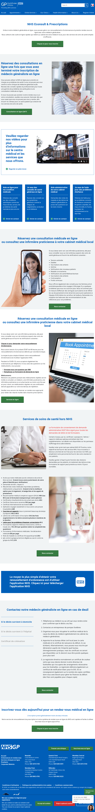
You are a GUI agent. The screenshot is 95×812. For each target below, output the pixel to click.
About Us (75, 13)
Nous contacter (59, 306)
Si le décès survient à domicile (16, 621)
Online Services (30, 13)
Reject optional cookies (64, 803)
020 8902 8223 (58, 776)
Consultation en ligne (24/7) (16, 112)
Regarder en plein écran (17, 169)
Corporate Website (7, 764)
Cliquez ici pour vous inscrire (47, 44)
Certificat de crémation (13, 641)
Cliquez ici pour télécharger (47, 583)
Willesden (52, 768)
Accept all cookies (43, 803)
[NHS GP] (12, 5)
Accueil (3, 13)
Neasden (28, 756)
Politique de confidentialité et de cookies (37, 785)
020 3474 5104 (82, 764)
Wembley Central (78, 756)
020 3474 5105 (35, 764)
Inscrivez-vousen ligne (90, 791)
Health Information (60, 13)
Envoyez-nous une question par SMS (17, 370)
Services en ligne (12, 400)
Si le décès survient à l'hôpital (16, 631)
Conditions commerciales (64, 785)
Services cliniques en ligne (10, 760)
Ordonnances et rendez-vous (11, 758)
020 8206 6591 (58, 764)
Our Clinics (44, 13)
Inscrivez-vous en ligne (82, 748)
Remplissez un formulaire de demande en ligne (21, 372)
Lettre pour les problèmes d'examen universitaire (21, 522)
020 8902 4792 (35, 776)
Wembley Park (30, 768)
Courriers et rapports (10, 511)
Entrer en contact (12, 219)
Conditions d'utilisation (10, 785)
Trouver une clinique (58, 748)
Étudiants (4, 762)
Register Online (88, 13)
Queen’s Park (53, 756)
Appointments (15, 13)
